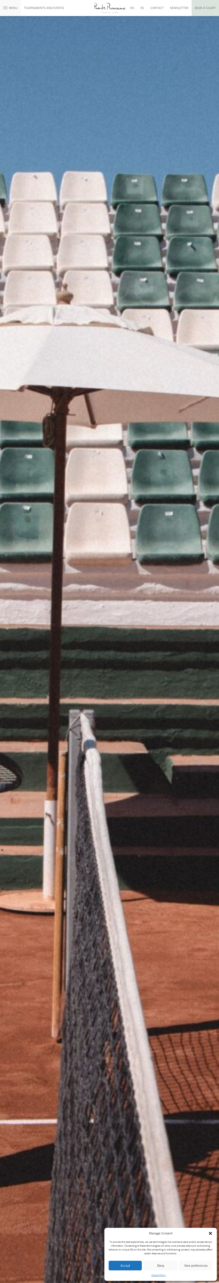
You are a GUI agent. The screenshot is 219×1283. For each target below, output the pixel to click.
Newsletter (179, 8)
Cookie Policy (158, 1275)
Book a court (205, 8)
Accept (125, 1266)
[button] (210, 1233)
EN (132, 8)
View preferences (196, 1266)
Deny (160, 1266)
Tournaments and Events (44, 8)
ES (142, 8)
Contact (157, 8)
